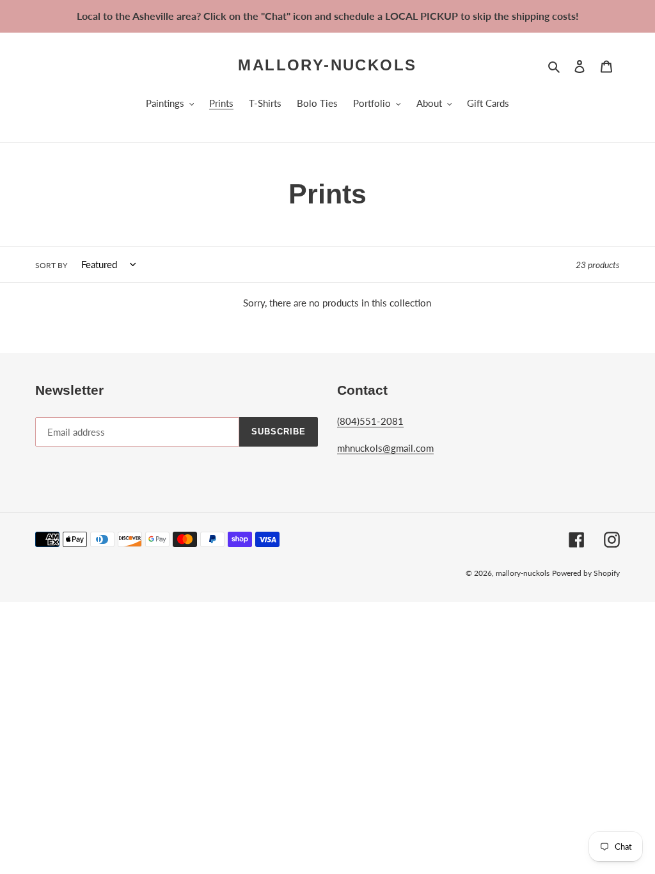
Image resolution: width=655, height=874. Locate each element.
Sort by (51, 265)
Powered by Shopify (586, 573)
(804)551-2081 (370, 421)
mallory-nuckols (327, 65)
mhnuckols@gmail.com (385, 448)
